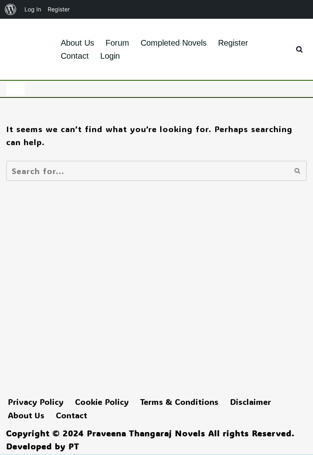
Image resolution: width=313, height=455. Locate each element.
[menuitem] (10, 9)
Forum (117, 42)
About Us (77, 42)
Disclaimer (250, 401)
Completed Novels (174, 42)
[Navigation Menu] (15, 88)
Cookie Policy (102, 401)
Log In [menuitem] (32, 9)
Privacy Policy (36, 401)
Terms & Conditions (179, 401)
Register (233, 42)
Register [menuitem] (59, 9)
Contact (75, 55)
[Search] (299, 49)
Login (110, 55)
